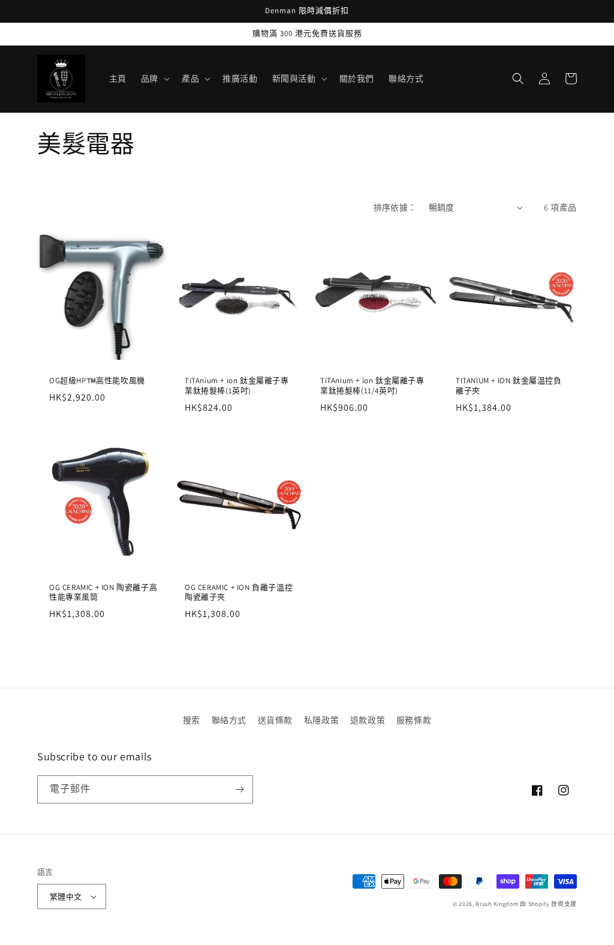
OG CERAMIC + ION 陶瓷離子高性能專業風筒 (103, 593)
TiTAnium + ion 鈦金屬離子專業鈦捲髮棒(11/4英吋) (372, 386)
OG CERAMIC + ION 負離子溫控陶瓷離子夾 (239, 593)
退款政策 (367, 720)
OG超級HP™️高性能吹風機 (97, 381)
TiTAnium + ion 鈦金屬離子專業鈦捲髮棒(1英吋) (237, 386)
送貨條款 (275, 720)
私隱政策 (321, 720)
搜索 (191, 720)
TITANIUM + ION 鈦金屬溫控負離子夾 (509, 386)
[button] (154, 78)
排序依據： (395, 207)
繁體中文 (66, 897)
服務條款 (413, 720)
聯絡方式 (229, 720)
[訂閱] (239, 789)
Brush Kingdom (496, 904)
